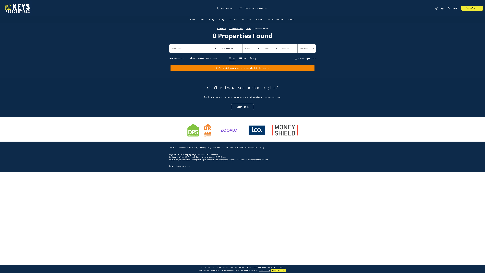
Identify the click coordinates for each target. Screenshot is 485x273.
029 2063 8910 (227, 8)
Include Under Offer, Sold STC (205, 58)
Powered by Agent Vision (179, 166)
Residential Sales (236, 28)
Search (454, 8)
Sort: (171, 58)
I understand (278, 270)
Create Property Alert (307, 58)
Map (254, 58)
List (244, 58)
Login (441, 8)
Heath (248, 28)
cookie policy (264, 270)
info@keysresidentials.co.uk (255, 8)
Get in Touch (472, 8)
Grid (233, 58)
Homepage (221, 28)
